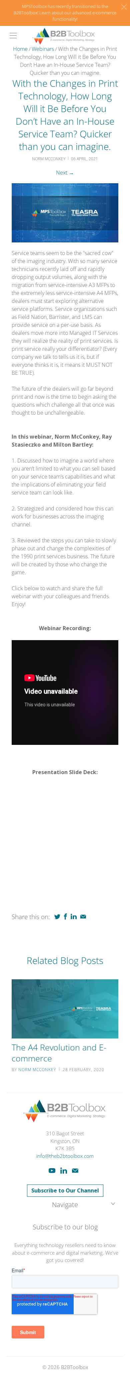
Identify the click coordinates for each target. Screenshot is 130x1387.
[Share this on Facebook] (65, 916)
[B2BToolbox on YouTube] (52, 1170)
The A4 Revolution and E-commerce (59, 1052)
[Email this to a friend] (83, 916)
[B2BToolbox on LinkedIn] (63, 1170)
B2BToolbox (74, 1367)
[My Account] (11, 35)
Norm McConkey (37, 1069)
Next (65, 172)
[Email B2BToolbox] (75, 1170)
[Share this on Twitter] (57, 916)
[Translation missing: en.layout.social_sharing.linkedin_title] (74, 916)
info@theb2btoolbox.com (65, 1156)
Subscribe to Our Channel (65, 1190)
